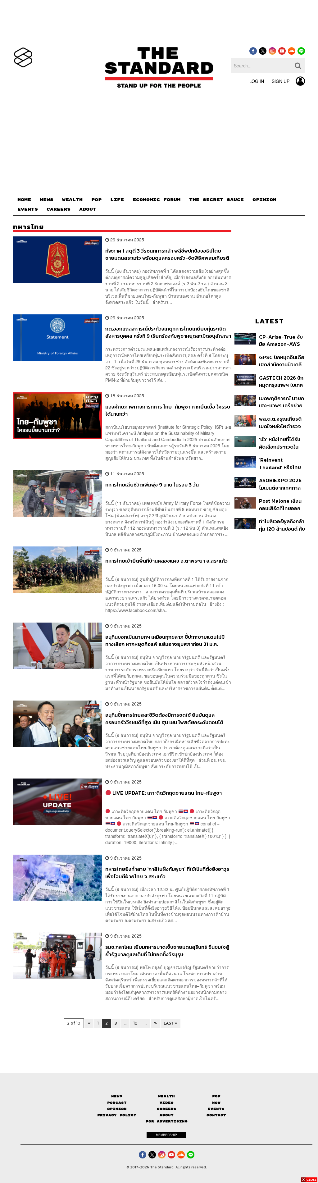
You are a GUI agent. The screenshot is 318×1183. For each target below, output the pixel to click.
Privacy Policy (116, 1115)
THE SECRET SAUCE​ (216, 200)
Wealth (166, 1096)
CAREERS (58, 209)
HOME (24, 200)
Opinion (117, 1109)
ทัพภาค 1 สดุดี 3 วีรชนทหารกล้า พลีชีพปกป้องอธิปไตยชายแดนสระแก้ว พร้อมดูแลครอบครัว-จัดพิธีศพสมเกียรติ (167, 254)
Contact (216, 1115)
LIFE (117, 200)
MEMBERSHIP (166, 1135)
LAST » (170, 1023)
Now (216, 1102)
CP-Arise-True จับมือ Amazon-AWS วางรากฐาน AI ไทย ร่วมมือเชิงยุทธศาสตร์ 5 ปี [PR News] (281, 340)
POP (96, 200)
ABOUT (87, 209)
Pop (216, 1096)
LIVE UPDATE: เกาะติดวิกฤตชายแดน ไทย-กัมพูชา (166, 793)
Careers (166, 1109)
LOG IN (256, 81)
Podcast (117, 1102)
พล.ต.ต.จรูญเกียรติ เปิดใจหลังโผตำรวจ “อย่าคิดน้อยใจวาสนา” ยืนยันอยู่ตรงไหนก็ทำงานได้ (280, 422)
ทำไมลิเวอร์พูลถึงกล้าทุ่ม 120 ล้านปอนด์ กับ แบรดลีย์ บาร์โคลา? (282, 525)
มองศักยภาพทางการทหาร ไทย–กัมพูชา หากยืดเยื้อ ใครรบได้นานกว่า (167, 410)
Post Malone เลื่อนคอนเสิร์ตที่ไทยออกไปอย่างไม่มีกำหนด (280, 504)
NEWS (46, 200)
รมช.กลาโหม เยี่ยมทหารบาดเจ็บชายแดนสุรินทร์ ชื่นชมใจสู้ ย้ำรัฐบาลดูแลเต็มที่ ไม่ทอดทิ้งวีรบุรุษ (167, 950)
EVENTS (27, 209)
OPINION (264, 200)
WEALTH (72, 200)
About (167, 1115)
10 (135, 1023)
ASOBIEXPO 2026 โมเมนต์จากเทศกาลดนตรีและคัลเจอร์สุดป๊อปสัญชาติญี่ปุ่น (281, 484)
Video (167, 1102)
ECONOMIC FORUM (156, 200)
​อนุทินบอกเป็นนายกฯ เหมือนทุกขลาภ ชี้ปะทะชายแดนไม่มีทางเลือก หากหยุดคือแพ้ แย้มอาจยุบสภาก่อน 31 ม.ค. (165, 640)
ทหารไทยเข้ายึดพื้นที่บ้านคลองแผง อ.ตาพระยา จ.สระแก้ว (166, 561)
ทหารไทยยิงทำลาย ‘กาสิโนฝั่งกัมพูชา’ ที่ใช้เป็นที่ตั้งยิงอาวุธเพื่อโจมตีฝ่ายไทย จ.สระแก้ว (167, 872)
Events (216, 1109)
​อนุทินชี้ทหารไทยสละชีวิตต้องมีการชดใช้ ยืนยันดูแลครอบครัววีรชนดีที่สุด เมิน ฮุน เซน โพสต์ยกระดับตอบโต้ (164, 718)
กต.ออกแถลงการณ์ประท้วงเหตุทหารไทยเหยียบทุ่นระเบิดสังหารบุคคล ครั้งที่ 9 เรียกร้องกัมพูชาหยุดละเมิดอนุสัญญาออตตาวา (168, 332)
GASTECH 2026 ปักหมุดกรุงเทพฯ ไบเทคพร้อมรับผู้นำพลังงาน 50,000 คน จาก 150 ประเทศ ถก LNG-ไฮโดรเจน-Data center (282, 381)
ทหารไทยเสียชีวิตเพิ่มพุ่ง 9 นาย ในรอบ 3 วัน (152, 485)
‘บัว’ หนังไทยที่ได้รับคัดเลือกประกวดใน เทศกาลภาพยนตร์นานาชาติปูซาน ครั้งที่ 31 (281, 443)
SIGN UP (280, 81)
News (116, 1096)
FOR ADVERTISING (167, 1121)
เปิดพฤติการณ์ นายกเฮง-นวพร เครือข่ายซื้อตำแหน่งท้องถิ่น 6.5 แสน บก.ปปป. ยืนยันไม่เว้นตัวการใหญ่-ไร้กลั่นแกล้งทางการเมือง (281, 402)
